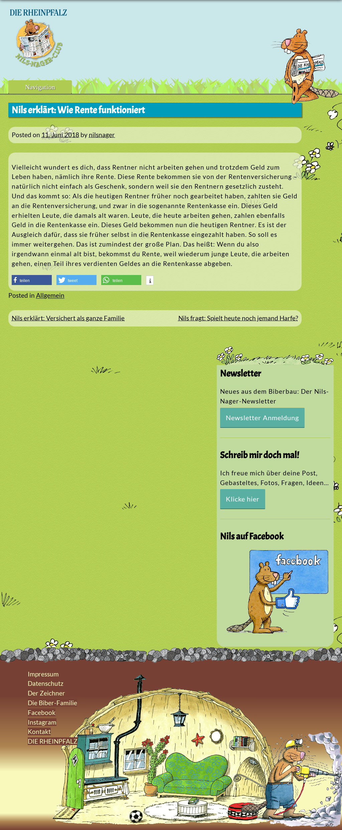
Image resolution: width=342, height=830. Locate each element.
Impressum (43, 674)
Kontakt (39, 731)
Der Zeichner (46, 693)
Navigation (40, 87)
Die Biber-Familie (52, 703)
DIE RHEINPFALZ (52, 741)
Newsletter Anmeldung (262, 417)
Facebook (41, 712)
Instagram (42, 722)
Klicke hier (243, 499)
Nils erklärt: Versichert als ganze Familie (68, 318)
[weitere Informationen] (149, 281)
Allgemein (50, 295)
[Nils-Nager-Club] (38, 65)
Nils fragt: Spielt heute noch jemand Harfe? (238, 318)
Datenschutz (45, 683)
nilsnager (102, 135)
